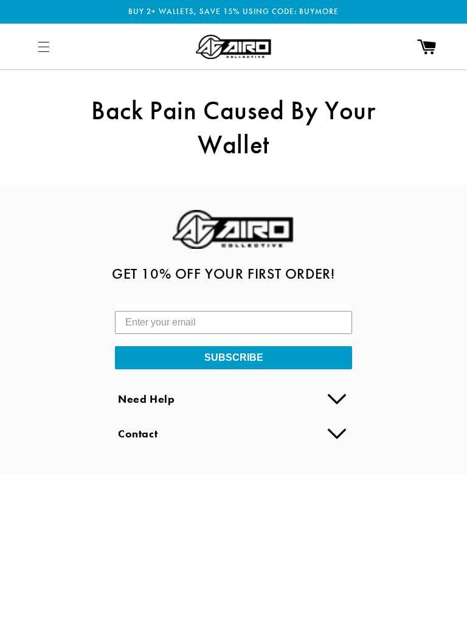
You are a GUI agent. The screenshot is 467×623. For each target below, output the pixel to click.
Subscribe (233, 357)
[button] (43, 46)
